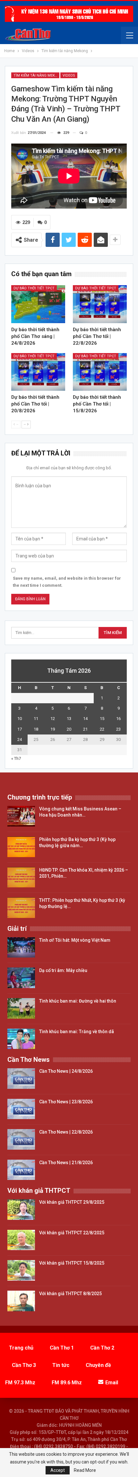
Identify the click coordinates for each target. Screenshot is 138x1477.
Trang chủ (21, 1348)
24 (19, 739)
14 (85, 718)
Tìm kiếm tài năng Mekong (36, 75)
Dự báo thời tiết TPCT (34, 288)
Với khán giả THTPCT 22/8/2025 (71, 1232)
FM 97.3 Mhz (20, 1382)
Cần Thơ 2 (102, 1348)
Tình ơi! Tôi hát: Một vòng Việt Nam (74, 940)
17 (19, 729)
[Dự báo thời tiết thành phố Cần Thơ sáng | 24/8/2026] (38, 304)
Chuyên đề (98, 1365)
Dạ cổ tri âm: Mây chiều (63, 970)
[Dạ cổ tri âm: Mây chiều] (21, 978)
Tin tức (60, 1365)
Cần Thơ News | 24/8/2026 (66, 1071)
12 (52, 718)
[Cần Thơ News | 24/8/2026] (21, 1078)
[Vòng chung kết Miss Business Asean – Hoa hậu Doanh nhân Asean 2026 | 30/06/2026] (21, 816)
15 (102, 718)
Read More (85, 1470)
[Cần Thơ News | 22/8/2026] (21, 1139)
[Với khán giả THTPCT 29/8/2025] (21, 1209)
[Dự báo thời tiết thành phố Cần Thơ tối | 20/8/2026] (38, 372)
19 (52, 729)
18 (36, 729)
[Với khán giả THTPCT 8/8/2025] (21, 1301)
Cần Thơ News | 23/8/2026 (66, 1101)
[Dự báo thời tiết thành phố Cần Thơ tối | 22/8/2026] (100, 304)
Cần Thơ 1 (62, 1348)
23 (118, 729)
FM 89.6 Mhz (67, 1382)
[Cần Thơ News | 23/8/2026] (21, 1109)
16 (118, 718)
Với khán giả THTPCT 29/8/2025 (71, 1202)
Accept (57, 1470)
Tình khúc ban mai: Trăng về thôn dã (76, 1031)
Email (111, 1382)
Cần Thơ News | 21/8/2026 (66, 1162)
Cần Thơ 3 (24, 1365)
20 (69, 729)
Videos (69, 75)
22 (102, 729)
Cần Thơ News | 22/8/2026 (66, 1132)
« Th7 (16, 758)
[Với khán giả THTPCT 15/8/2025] (21, 1270)
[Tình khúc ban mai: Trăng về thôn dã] (21, 1039)
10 (19, 718)
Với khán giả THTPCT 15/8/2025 (71, 1263)
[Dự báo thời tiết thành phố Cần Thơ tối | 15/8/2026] (100, 372)
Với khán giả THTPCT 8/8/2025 (70, 1293)
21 (85, 729)
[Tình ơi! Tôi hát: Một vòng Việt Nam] (21, 947)
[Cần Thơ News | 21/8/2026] (21, 1170)
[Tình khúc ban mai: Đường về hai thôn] (21, 1008)
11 (36, 718)
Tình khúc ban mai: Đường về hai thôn (77, 1001)
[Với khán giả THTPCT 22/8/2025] (21, 1240)
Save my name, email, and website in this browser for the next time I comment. (67, 582)
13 (69, 718)
